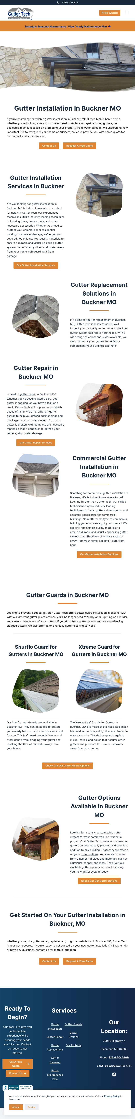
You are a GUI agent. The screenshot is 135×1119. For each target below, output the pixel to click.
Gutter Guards (73, 1024)
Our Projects (73, 1045)
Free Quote (110, 12)
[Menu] (126, 12)
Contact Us (49, 145)
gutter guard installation (92, 612)
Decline (31, 1107)
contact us (42, 949)
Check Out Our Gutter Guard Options (67, 765)
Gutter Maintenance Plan (55, 1075)
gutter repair (28, 394)
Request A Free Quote (79, 145)
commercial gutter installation (106, 493)
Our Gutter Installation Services (36, 265)
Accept (16, 1107)
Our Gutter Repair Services (36, 442)
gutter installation (43, 204)
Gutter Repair (55, 1036)
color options (89, 854)
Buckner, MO (78, 119)
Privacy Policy (111, 1096)
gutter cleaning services (80, 625)
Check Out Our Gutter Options (99, 880)
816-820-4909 (70, 2)
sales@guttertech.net (118, 1065)
